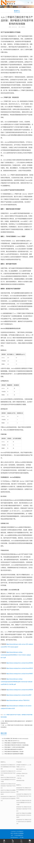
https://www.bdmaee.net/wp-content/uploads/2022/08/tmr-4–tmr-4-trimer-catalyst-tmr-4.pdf (16, 655)
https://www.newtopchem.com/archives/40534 (19, 689)
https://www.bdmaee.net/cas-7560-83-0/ (17, 700)
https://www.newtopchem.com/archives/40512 (19, 668)
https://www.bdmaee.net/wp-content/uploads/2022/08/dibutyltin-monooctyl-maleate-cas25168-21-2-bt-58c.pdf (17, 681)
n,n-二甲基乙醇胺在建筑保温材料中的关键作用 (12, 749)
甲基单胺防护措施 (20, 780)
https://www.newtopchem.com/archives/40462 (19, 663)
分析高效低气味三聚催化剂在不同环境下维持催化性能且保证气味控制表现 (8, 773)
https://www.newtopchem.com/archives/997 (18, 695)
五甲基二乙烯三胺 (20, 775)
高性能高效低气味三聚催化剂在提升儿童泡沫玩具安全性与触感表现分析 (8, 798)
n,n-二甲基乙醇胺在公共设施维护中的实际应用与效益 (13, 743)
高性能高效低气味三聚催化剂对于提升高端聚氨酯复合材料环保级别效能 (8, 766)
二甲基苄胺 (18, 778)
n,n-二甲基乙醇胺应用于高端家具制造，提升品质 (12, 751)
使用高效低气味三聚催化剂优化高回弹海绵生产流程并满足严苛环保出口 (8, 786)
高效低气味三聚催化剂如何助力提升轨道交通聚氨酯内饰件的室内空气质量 (8, 779)
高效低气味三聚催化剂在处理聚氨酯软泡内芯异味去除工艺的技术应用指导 (8, 792)
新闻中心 (17, 11)
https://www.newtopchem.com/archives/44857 (19, 673)
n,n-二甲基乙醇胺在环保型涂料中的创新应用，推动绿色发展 (15, 745)
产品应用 (18, 762)
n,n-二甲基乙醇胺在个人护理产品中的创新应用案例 (13, 747)
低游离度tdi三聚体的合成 (21, 773)
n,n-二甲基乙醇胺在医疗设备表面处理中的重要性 (12, 753)
